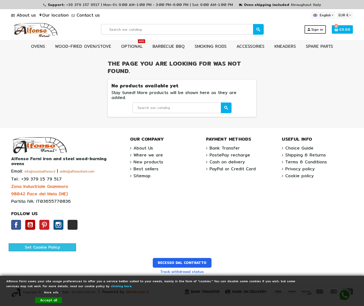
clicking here (121, 286)
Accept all (48, 300)
